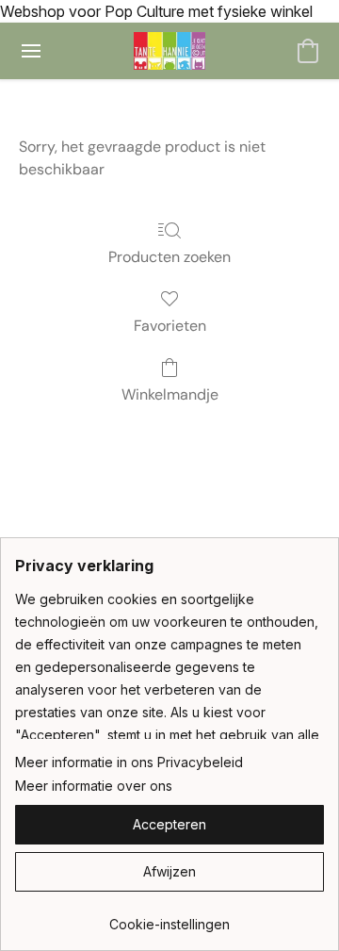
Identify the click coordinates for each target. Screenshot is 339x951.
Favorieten (170, 326)
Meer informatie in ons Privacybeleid (129, 762)
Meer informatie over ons (93, 786)
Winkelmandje (169, 394)
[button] (170, 51)
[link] (169, 917)
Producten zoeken (169, 257)
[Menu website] (31, 51)
